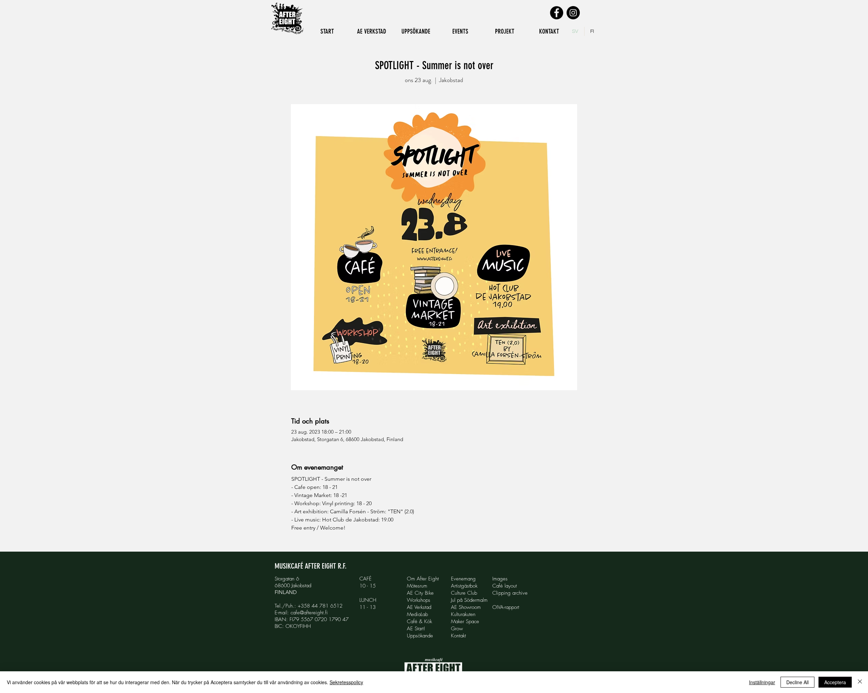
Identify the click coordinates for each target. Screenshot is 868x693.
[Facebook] (556, 12)
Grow (457, 628)
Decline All (797, 682)
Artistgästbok (464, 585)
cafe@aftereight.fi (309, 612)
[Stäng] (860, 682)
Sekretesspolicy (346, 682)
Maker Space (465, 621)
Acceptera (835, 682)
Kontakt (458, 635)
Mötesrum (417, 585)
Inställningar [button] (762, 682)
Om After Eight (423, 578)
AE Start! (416, 628)
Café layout (504, 585)
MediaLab (417, 614)
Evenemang (463, 578)
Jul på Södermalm (469, 600)
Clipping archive (510, 593)
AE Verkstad (419, 607)
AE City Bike (420, 593)
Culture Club (464, 593)
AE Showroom (466, 607)
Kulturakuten (463, 614)
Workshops (418, 600)
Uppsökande (420, 635)
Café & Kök (419, 621)
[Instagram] (573, 12)
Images (500, 578)
